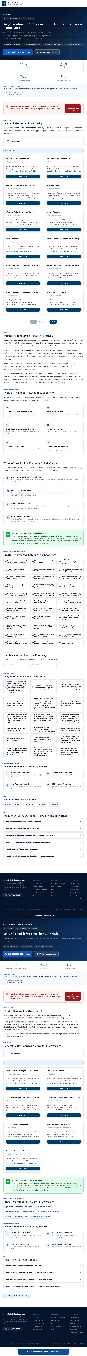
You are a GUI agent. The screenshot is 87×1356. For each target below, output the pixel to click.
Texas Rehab (74, 889)
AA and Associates (54, 212)
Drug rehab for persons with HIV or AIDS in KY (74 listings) (71, 602)
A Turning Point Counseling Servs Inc (21, 212)
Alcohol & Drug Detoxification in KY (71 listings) (72, 570)
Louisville (37, 665)
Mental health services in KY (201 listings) (44, 562)
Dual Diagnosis (38, 893)
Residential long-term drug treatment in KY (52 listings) (71, 594)
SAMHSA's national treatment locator (18, 1018)
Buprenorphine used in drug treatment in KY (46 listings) (71, 577)
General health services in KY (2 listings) (17, 570)
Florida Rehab (74, 886)
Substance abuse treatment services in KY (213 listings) (17, 562)
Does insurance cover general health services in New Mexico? (29, 1279)
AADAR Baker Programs (56, 292)
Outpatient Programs (40, 889)
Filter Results (15, 141)
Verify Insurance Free (48, 52)
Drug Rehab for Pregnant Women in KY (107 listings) (70, 609)
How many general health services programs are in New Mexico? (30, 1273)
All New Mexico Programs (41, 1216)
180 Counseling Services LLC (59, 159)
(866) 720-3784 (66, 131)
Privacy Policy (58, 909)
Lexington (10, 665)
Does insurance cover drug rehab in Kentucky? (23, 829)
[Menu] (83, 3)
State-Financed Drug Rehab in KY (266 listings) (71, 635)
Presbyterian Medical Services (18, 1124)
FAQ (52, 889)
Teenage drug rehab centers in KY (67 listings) (17, 602)
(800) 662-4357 (49, 109)
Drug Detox (37, 883)
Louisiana (31, 804)
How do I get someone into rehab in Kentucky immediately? (28, 842)
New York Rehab (75, 893)
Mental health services (45, 1207)
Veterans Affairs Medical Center (19, 1151)
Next (53, 322)
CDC (21, 95)
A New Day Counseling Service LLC (20, 185)
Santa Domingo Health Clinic (58, 1124)
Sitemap (81, 909)
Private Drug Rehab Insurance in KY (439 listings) (17, 643)
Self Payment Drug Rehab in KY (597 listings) (71, 627)
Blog (52, 896)
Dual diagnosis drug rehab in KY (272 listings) (44, 602)
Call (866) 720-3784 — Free (19, 52)
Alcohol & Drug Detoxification (17, 1216)
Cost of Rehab (56, 886)
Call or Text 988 (73, 110)
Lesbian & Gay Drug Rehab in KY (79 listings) (17, 609)
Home (5, 14)
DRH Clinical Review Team (68, 89)
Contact (74, 909)
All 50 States (55, 804)
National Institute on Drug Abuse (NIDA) (64, 350)
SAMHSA (12, 95)
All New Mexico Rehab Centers (18, 1296)
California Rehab (75, 883)
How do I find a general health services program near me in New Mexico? (33, 1286)
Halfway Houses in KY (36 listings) (16, 586)
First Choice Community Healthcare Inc (22, 1097)
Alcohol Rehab (38, 896)
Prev (33, 322)
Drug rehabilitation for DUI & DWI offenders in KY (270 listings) (17, 627)
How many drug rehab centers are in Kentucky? (24, 822)
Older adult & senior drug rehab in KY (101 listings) (43, 609)
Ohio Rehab (73, 896)
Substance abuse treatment (49, 1211)
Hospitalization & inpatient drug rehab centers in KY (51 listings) (44, 586)
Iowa (9, 804)
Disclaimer (39, 909)
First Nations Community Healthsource (63, 1097)
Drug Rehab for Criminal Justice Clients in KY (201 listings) (43, 627)
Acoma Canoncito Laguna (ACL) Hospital (23, 1071)
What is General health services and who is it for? (24, 1266)
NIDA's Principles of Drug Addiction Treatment (64, 468)
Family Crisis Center (55, 1071)
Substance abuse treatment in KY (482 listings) (44, 570)
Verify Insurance (56, 893)
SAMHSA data (69, 519)
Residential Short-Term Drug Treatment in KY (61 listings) (44, 594)
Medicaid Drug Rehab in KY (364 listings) (16, 635)
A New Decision (53, 185)
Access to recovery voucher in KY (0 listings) (71, 643)
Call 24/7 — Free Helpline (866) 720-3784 (45, 1351)
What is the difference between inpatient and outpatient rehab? (30, 856)
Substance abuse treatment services (19, 1207)
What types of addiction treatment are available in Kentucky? (29, 835)
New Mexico (12, 924)
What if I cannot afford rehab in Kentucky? (22, 849)
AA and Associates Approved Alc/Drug (63, 239)
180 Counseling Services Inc (17, 159)
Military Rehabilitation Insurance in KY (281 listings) (44, 643)
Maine (43, 804)
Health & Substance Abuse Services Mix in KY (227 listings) (71, 562)
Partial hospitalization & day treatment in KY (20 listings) (17, 594)
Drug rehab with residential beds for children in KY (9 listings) (71, 617)
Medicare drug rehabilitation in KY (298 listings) (44, 635)
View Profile (23, 176)
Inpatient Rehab (38, 886)
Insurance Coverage (58, 883)
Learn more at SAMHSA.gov (65, 541)
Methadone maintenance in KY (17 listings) (16, 577)
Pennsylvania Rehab (76, 899)
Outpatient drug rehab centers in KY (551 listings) (71, 586)
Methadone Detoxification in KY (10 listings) (44, 577)
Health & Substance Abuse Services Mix (20, 1211)
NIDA (17, 95)
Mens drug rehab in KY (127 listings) (43, 617)
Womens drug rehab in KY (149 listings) (16, 617)
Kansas (19, 804)
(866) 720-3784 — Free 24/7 (45, 915)
